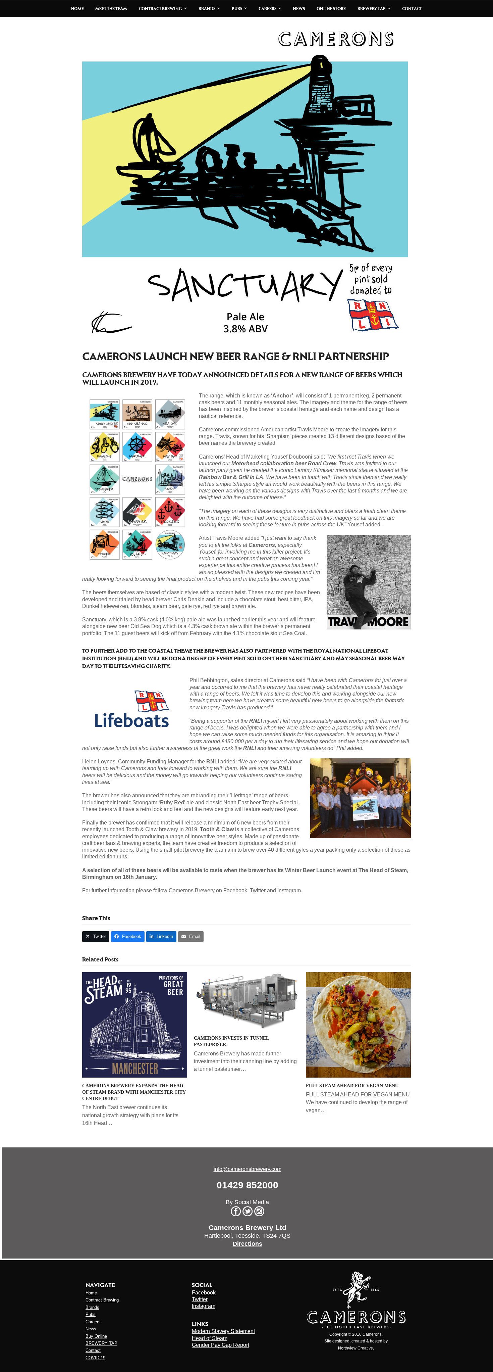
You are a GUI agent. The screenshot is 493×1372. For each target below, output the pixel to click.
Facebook (204, 1292)
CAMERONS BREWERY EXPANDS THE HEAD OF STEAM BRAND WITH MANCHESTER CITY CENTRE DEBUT (133, 1092)
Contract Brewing (102, 1300)
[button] (95, 936)
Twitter (200, 1299)
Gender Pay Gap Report (220, 1345)
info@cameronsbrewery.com (247, 1169)
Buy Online (96, 1336)
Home (91, 1292)
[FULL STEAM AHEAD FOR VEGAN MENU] (358, 1024)
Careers (93, 1321)
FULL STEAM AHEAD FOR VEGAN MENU (352, 1085)
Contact (93, 1350)
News (91, 1328)
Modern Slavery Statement (223, 1331)
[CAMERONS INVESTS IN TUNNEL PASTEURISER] (246, 1000)
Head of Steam (209, 1338)
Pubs (91, 1314)
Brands (92, 1307)
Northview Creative (355, 1348)
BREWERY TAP (101, 1343)
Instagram (203, 1306)
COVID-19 (95, 1357)
